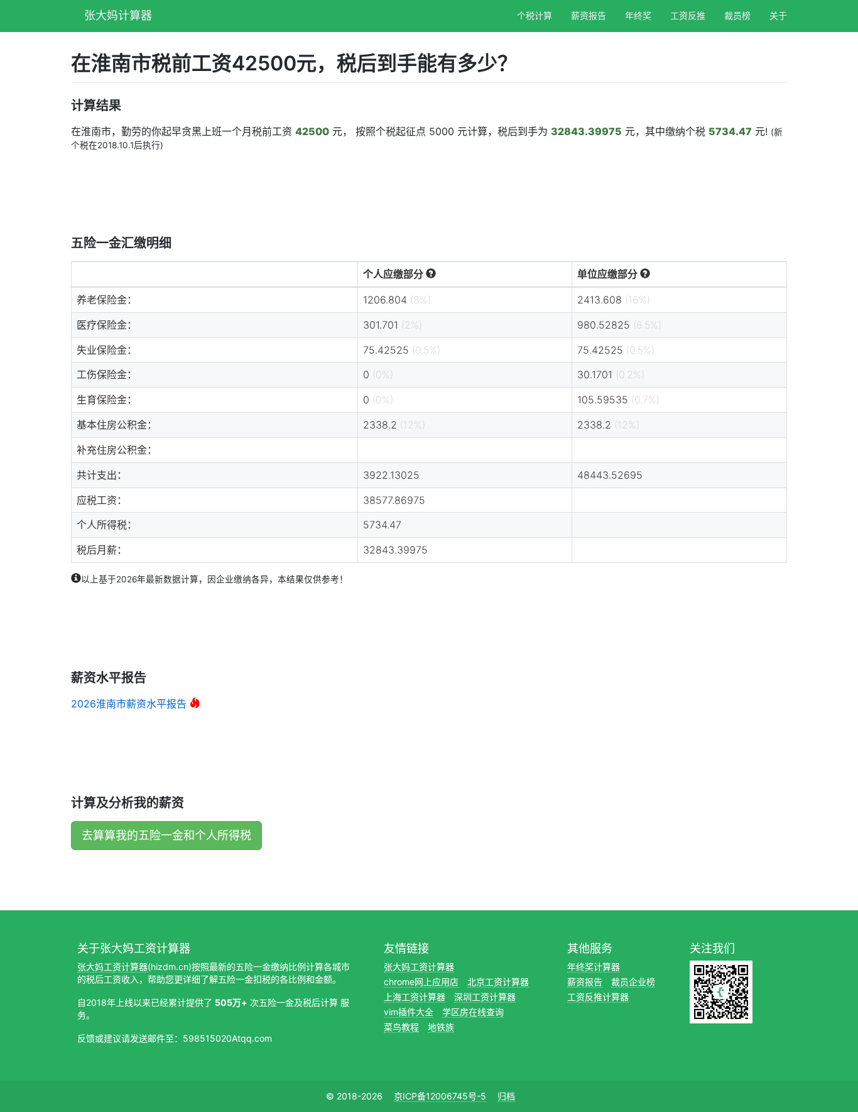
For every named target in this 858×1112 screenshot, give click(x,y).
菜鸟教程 (401, 1027)
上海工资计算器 (414, 996)
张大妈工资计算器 (112, 966)
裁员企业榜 (633, 981)
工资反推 (687, 15)
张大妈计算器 (118, 14)
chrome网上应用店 (421, 981)
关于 (778, 15)
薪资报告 (588, 15)
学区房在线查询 (473, 1011)
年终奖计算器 (593, 966)
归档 (506, 1096)
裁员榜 (737, 15)
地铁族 (441, 1027)
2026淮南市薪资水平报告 (129, 703)
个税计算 (534, 15)
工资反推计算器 (598, 996)
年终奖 (638, 15)
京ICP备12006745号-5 (440, 1096)
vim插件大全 (408, 1011)
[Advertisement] (299, 192)
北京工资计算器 (498, 981)
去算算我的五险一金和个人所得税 (166, 835)
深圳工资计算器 (485, 996)
